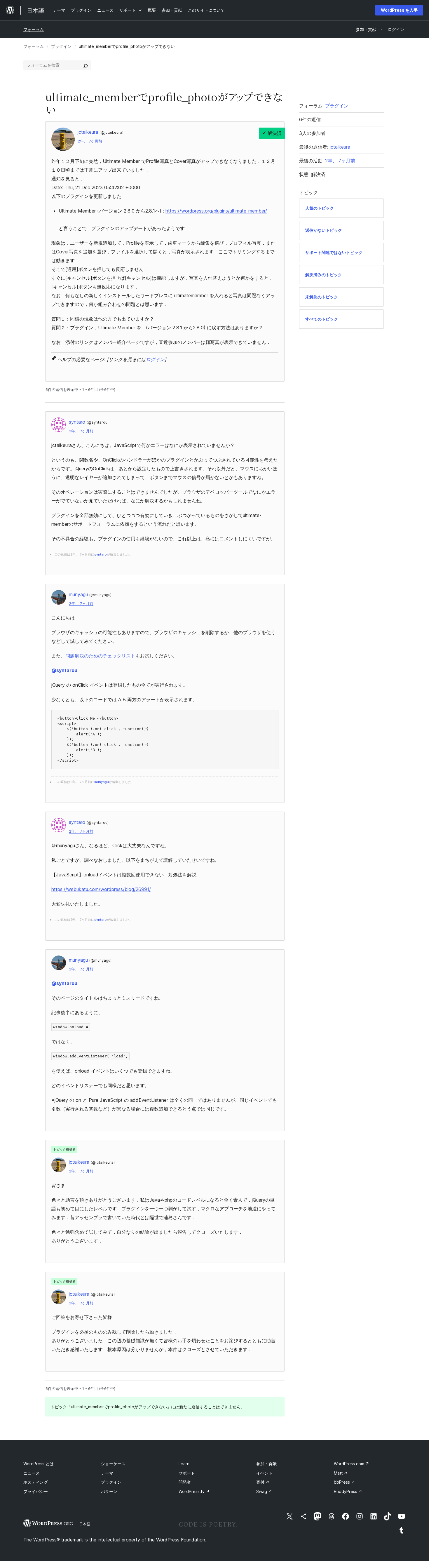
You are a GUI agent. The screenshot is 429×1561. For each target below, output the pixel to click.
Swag (264, 1491)
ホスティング (35, 1482)
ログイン (155, 359)
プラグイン (61, 46)
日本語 (84, 1524)
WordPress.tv (194, 1491)
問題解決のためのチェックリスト (100, 656)
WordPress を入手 (399, 10)
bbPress (344, 1482)
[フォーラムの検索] (85, 65)
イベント (264, 1472)
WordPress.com (351, 1463)
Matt (341, 1472)
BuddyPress (348, 1491)
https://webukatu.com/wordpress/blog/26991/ (101, 889)
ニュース (31, 1472)
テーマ (107, 1472)
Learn (184, 1463)
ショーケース (113, 1463)
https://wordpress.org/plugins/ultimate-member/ (216, 211)
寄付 (262, 1482)
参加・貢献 (266, 1463)
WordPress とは (38, 1463)
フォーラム (33, 29)
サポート (187, 1472)
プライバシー (35, 1491)
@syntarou (64, 670)
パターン (109, 1491)
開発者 (185, 1482)
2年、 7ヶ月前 (90, 141)
